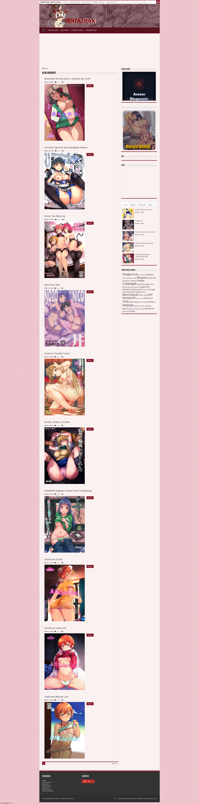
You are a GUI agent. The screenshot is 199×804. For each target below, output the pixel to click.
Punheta (148, 306)
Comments (142, 205)
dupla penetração (133, 287)
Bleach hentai (126, 278)
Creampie (129, 284)
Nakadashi (128, 298)
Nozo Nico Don (52, 284)
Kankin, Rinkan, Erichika (57, 422)
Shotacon (149, 308)
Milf (150, 294)
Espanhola (144, 287)
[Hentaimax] (99, 15)
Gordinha (145, 290)
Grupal (152, 289)
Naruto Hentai (46, 786)
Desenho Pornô (111, 2)
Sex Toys (141, 309)
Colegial (140, 280)
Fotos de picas (47, 782)
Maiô (143, 292)
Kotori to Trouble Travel (57, 353)
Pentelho (141, 306)
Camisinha (151, 278)
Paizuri (136, 302)
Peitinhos (151, 302)
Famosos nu (46, 787)
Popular (133, 205)
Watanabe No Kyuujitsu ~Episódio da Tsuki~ (67, 78)
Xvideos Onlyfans (48, 791)
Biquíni (150, 274)
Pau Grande (143, 302)
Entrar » (90, 86)
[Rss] (144, 2)
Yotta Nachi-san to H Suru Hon (145, 232)
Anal (135, 274)
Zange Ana (138, 221)
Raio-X (125, 308)
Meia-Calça (143, 295)
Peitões (128, 305)
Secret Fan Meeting (54, 216)
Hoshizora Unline (53, 559)
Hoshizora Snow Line (55, 628)
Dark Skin (140, 284)
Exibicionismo (136, 289)
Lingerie (138, 292)
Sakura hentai (133, 309)
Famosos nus (46, 789)
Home (65, 2)
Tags (150, 205)
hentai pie (45, 784)
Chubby (133, 281)
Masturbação (130, 294)
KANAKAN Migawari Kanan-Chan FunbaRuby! (68, 490)
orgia (131, 302)
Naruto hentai (140, 298)
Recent (125, 205)
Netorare (148, 298)
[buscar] (158, 2)
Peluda (136, 306)
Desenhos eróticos (98, 2)
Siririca (125, 311)
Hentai (44, 780)
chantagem (126, 281)
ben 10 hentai (142, 275)
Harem (125, 292)
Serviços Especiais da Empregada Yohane (65, 147)
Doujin (58, 82)
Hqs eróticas (86, 2)
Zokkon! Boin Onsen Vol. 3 (143, 209)
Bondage (134, 278)
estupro (126, 289)
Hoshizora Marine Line (56, 696)
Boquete (142, 277)
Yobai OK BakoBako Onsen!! (144, 243)
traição (131, 311)
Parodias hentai (75, 2)
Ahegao (127, 274)
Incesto (131, 292)
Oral (125, 301)
